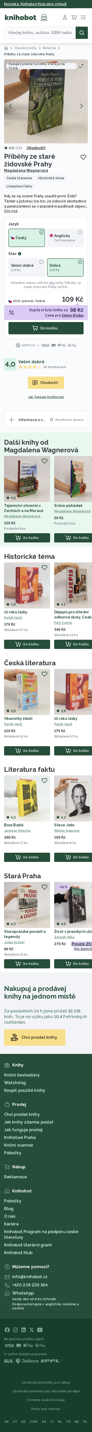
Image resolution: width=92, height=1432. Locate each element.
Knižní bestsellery (22, 1075)
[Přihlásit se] (65, 17)
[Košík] (74, 17)
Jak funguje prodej (23, 1129)
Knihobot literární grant (28, 1245)
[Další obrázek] (81, 106)
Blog (9, 1208)
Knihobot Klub (18, 1252)
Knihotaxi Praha (20, 1137)
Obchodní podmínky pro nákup (46, 1382)
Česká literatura (29, 663)
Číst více (11, 211)
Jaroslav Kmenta (17, 830)
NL (60, 1422)
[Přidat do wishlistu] (83, 157)
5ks (51, 283)
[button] (46, 101)
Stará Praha (22, 876)
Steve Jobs (64, 825)
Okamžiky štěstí (18, 719)
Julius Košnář (14, 942)
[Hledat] (82, 33)
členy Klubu (73, 315)
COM (34, 1422)
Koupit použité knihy (24, 1090)
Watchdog (15, 1082)
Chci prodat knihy (22, 1114)
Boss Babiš (14, 825)
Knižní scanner (18, 1145)
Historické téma (29, 556)
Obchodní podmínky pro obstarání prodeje (46, 1391)
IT (52, 1422)
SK (7, 1422)
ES (44, 1422)
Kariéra (11, 1224)
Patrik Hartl (13, 617)
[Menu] (83, 17)
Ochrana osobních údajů (46, 1400)
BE (77, 1422)
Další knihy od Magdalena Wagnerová (41, 446)
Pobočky (12, 1152)
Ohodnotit (36, 148)
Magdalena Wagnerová (26, 170)
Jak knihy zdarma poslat (28, 1122)
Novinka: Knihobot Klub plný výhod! (35, 4)
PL (85, 1422)
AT (15, 1422)
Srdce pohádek (68, 506)
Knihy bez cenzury (45, 1409)
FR (68, 1422)
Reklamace (15, 1176)
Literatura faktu (29, 769)
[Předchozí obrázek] (10, 106)
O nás (10, 1216)
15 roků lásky (15, 612)
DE (23, 1422)
